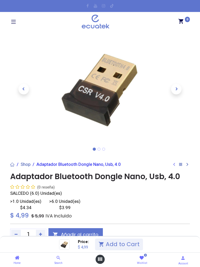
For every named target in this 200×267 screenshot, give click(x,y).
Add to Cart (122, 244)
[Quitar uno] (16, 234)
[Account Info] (182, 258)
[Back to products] (181, 164)
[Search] (58, 257)
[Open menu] (100, 259)
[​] (87, 6)
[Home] (17, 257)
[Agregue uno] (41, 234)
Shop (25, 164)
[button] (23, 89)
